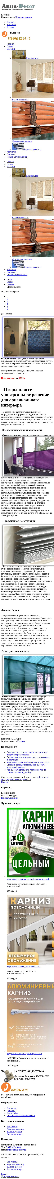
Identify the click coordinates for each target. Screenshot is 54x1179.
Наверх (4, 782)
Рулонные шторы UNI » (19, 779)
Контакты (11, 24)
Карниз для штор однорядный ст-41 (23, 966)
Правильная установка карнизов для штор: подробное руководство (27, 753)
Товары (10, 27)
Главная (10, 284)
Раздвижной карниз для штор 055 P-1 (24, 1053)
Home (9, 279)
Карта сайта (12, 1113)
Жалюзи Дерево (14, 1131)
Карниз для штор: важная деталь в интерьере (28, 762)
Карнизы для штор (15, 1129)
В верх (4, 1174)
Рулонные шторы (15, 1134)
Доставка (11, 1110)
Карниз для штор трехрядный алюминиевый (28, 879)
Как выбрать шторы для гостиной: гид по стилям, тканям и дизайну (26, 771)
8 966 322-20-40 (13, 1147)
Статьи (10, 282)
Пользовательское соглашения (21, 1115)
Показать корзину (23, 17)
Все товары (12, 1126)
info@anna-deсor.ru (16, 1150)
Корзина (11, 22)
